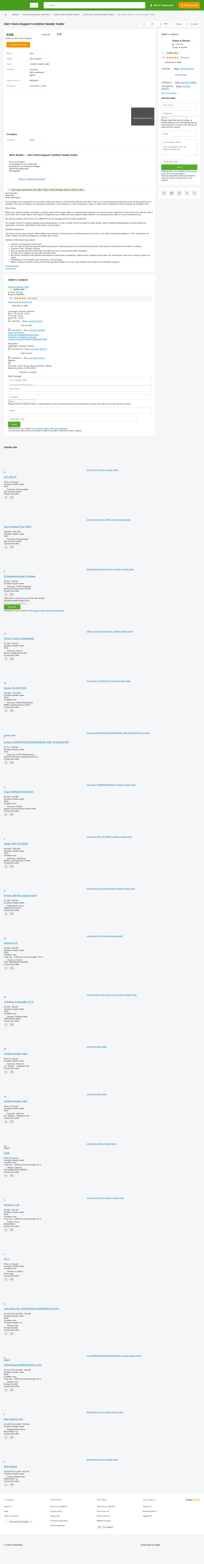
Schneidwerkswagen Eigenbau (19, 576)
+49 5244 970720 (37, 358)
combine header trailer (40, 64)
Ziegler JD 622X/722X (15, 688)
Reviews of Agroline (59, 1521)
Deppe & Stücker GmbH (18, 287)
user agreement (61, 428)
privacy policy (43, 428)
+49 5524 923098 (37, 330)
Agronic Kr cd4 (11, 1205)
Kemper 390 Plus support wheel (20, 895)
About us (8, 1506)
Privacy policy (56, 1511)
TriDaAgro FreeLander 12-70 (18, 1002)
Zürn (32, 53)
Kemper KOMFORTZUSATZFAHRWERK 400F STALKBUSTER (36, 742)
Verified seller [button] (19, 289)
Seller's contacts (11, 1516)
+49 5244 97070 (35, 321)
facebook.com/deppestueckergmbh (23, 335)
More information (168, 93)
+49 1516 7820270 (38, 349)
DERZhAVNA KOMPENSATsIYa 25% (23, 1365)
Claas (7, 1153)
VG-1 (6, 1259)
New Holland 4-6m (13, 1419)
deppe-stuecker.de (16, 332)
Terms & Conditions (58, 1506)
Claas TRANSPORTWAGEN (18, 791)
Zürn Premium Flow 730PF (18, 526)
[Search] (46, 5)
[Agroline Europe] (15, 5)
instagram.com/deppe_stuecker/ (22, 337)
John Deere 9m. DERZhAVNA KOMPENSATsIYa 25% (31, 1308)
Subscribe (12, 607)
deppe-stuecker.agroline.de (20, 302)
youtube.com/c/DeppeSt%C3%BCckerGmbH (27, 339)
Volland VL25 (10, 943)
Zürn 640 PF (10, 477)
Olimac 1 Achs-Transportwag (19, 638)
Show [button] (25, 321)
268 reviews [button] (32, 298)
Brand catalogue (57, 1525)
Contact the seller (18, 44)
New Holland (10, 1466)
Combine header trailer (15, 1053)
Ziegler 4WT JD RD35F (16, 843)
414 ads (19, 292)
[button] (144, 24)
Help (6, 1511)
